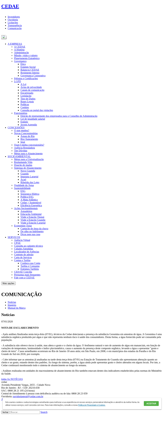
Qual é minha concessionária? (29, 144)
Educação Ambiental (30, 214)
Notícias (12, 302)
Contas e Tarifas (22, 260)
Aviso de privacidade (31, 87)
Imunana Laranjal (29, 176)
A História (19, 49)
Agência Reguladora (24, 147)
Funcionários (20, 113)
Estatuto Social (28, 67)
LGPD (17, 81)
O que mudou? (21, 130)
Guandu (24, 173)
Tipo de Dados (27, 98)
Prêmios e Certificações (26, 78)
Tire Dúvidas (20, 150)
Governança (20, 61)
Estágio (24, 121)
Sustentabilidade (22, 188)
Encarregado (26, 93)
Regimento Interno (29, 72)
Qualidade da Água (24, 185)
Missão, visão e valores (25, 55)
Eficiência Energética (31, 205)
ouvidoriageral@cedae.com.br (28, 396)
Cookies (24, 107)
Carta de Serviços (23, 257)
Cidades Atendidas (23, 248)
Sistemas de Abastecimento (27, 168)
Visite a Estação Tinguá (32, 217)
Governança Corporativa (32, 75)
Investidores (14, 16)
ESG (22, 191)
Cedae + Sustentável (30, 202)
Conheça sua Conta (30, 263)
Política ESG (27, 196)
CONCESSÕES (16, 127)
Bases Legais (27, 101)
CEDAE (10, 6)
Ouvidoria (13, 19)
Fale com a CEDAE (24, 277)
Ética (23, 64)
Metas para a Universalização (29, 159)
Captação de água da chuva (34, 228)
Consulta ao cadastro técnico (28, 245)
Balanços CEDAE (29, 69)
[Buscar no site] (3, 37)
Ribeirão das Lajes (29, 182)
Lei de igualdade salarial (32, 119)
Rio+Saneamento (29, 139)
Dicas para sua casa (30, 234)
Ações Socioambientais (26, 208)
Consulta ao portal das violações (36, 110)
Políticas (24, 104)
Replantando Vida (23, 162)
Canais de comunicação (32, 90)
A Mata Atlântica (29, 199)
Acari (23, 179)
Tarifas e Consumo (30, 266)
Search (44, 412)
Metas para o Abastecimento (28, 153)
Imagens (12, 305)
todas (12, 379)
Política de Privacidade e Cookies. (92, 405)
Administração (21, 52)
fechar (5, 412)
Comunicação (15, 28)
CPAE (17, 243)
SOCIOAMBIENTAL (19, 156)
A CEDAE (19, 46)
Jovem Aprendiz (28, 124)
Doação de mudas (23, 165)
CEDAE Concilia (23, 271)
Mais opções (8, 283)
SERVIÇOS (14, 237)
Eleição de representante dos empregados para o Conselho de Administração (58, 116)
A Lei (23, 84)
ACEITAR (151, 403)
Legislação (25, 95)
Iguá (22, 142)
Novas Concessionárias (26, 133)
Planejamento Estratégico (27, 58)
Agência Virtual (22, 240)
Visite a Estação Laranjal (32, 222)
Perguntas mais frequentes (27, 274)
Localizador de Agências (26, 251)
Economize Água (23, 225)
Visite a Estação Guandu (32, 220)
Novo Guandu (27, 170)
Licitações (13, 22)
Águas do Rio (27, 136)
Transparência (15, 25)
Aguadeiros (26, 211)
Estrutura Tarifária (29, 269)
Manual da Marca (16, 308)
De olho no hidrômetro (32, 231)
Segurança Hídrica (29, 194)
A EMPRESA (15, 43)
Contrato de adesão (23, 254)
